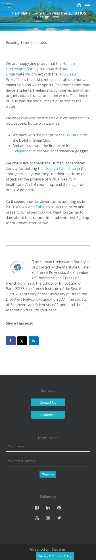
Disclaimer (59, 549)
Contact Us (48, 402)
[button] (87, 5)
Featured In (48, 415)
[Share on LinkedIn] (34, 340)
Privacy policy (39, 549)
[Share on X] (22, 340)
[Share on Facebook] (11, 340)
